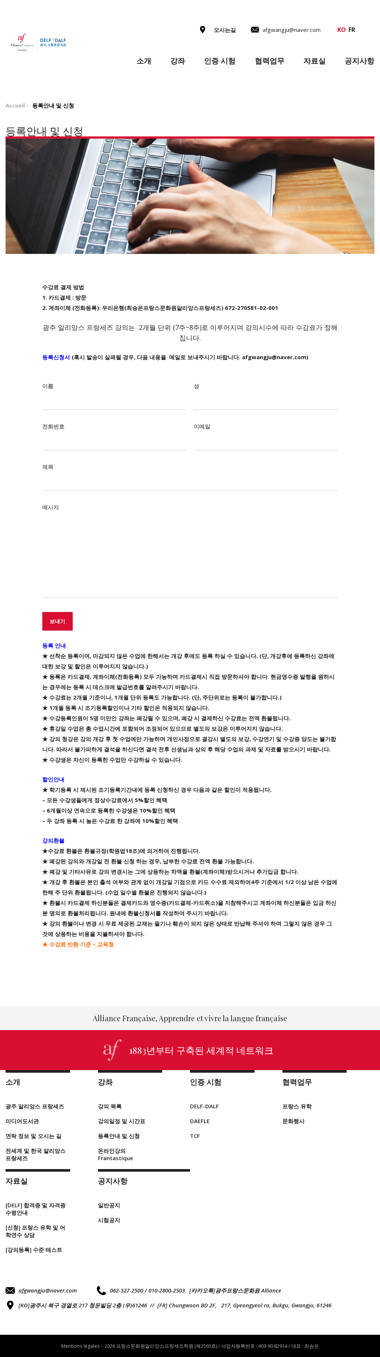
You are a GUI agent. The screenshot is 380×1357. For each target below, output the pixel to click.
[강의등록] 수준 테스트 (34, 1249)
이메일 (202, 426)
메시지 (50, 507)
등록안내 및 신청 (119, 1135)
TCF (195, 1135)
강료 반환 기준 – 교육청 (81, 944)
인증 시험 (220, 61)
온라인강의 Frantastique (115, 1154)
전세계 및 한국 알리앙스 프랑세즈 (36, 1154)
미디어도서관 (22, 1121)
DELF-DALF (204, 1106)
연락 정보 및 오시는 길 (34, 1135)
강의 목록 (110, 1106)
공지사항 (359, 61)
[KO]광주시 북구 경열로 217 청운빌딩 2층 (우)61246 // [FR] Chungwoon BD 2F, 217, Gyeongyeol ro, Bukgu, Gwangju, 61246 (175, 1305)
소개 (144, 61)
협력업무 (270, 61)
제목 (47, 466)
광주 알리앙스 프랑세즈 (35, 1106)
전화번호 (53, 426)
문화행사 (293, 1121)
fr (351, 30)
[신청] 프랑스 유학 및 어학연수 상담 (35, 1231)
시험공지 (109, 1220)
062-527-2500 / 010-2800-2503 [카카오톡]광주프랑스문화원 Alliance (195, 1290)
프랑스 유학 (297, 1106)
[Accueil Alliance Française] (38, 43)
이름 (47, 386)
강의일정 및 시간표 (121, 1121)
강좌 (177, 61)
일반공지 (109, 1205)
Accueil (15, 105)
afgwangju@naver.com (48, 1290)
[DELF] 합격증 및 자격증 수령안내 (36, 1208)
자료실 (315, 61)
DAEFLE (200, 1121)
